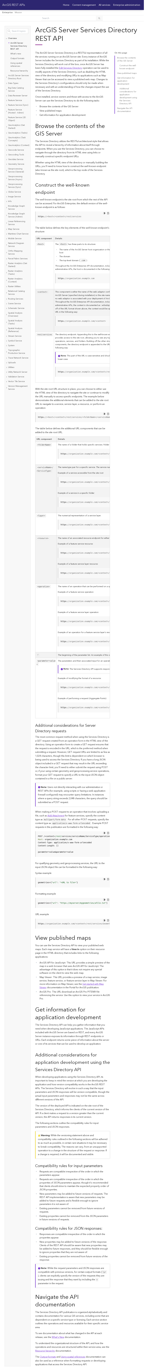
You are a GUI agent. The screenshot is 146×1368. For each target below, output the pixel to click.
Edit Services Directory (70, 68)
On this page (120, 52)
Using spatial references (16, 64)
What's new (15, 53)
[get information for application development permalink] (103, 1017)
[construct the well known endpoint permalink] (57, 192)
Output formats (17, 58)
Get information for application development (126, 81)
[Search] (99, 18)
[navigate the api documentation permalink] (77, 1305)
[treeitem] (18, 54)
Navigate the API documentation (124, 110)
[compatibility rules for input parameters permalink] (105, 1166)
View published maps (127, 73)
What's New (58, 1337)
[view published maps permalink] (93, 938)
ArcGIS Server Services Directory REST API (18, 46)
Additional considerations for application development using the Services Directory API (128, 96)
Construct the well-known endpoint (127, 67)
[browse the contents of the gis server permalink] (64, 134)
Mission (18, 12)
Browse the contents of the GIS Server (126, 59)
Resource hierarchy (19, 71)
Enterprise (7, 12)
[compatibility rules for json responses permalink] (104, 1228)
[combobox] (17, 31)
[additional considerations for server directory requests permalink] (68, 731)
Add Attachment (55, 816)
